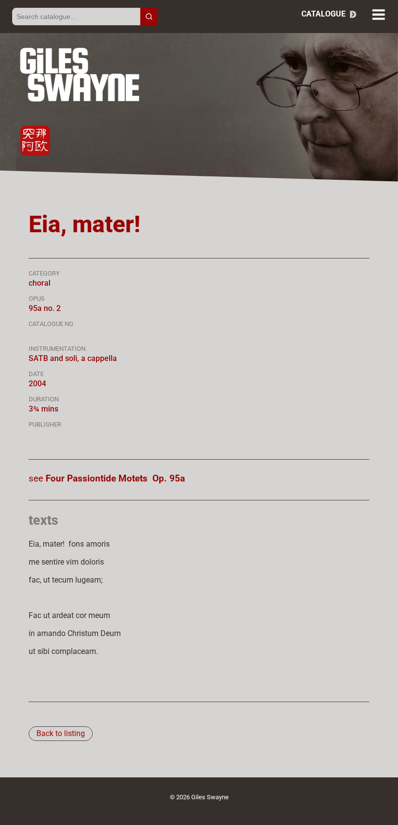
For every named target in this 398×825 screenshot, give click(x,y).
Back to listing (60, 733)
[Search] (149, 16)
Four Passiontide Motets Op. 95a (115, 478)
